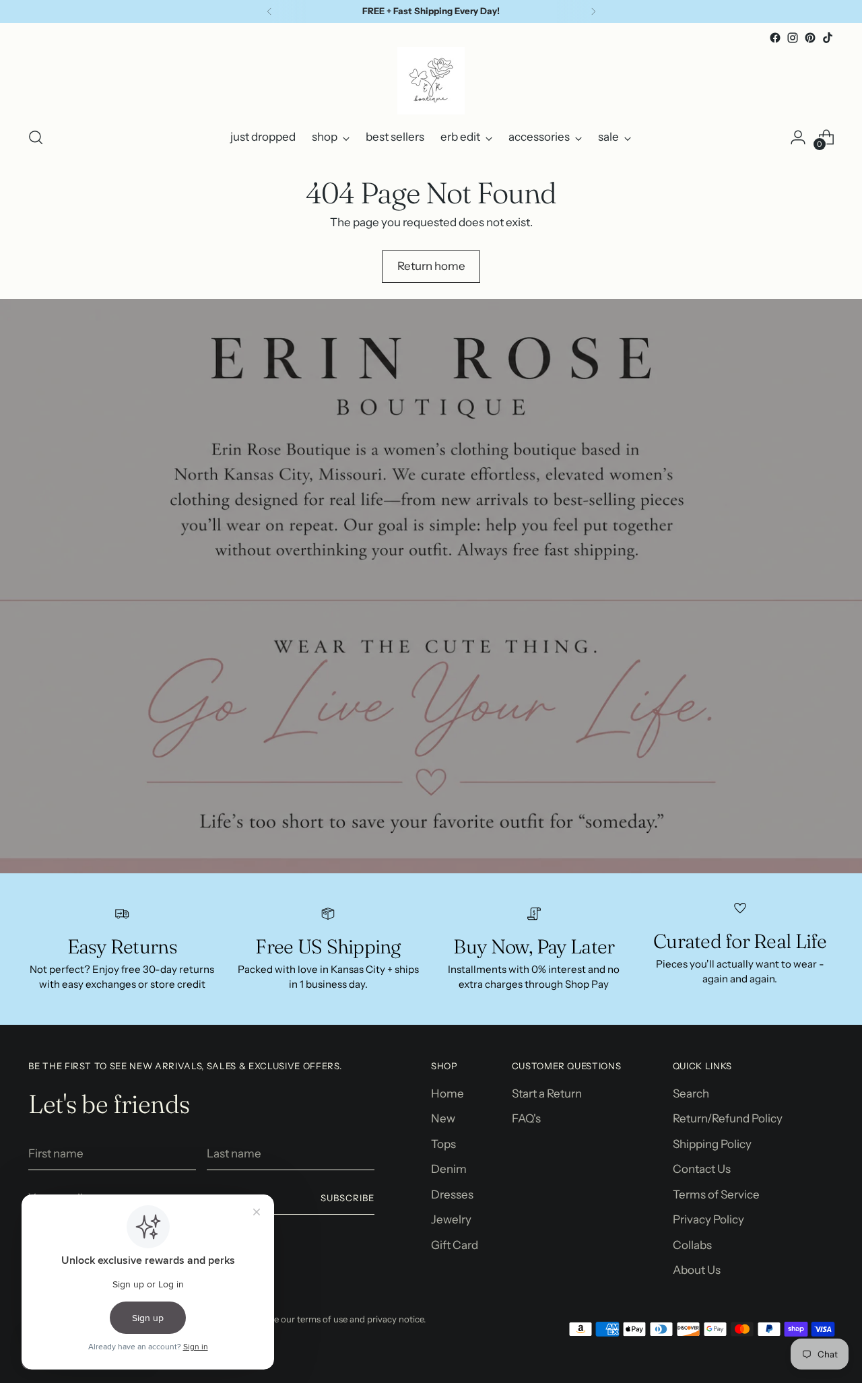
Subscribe (347, 1197)
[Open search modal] (35, 137)
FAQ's (526, 1118)
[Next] (593, 11)
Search (691, 1093)
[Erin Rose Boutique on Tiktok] (828, 38)
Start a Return (547, 1093)
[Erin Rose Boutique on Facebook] (775, 38)
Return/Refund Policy (728, 1118)
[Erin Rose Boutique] (431, 80)
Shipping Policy (712, 1144)
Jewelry (451, 1219)
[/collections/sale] (431, 586)
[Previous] (269, 11)
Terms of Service (716, 1194)
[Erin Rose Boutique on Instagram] (793, 38)
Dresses (452, 1194)
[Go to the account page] (798, 137)
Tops (443, 1144)
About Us (697, 1270)
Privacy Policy (708, 1219)
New (443, 1118)
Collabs (692, 1245)
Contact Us (702, 1169)
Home (447, 1093)
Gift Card (454, 1245)
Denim (449, 1169)
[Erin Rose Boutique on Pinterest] (810, 38)
